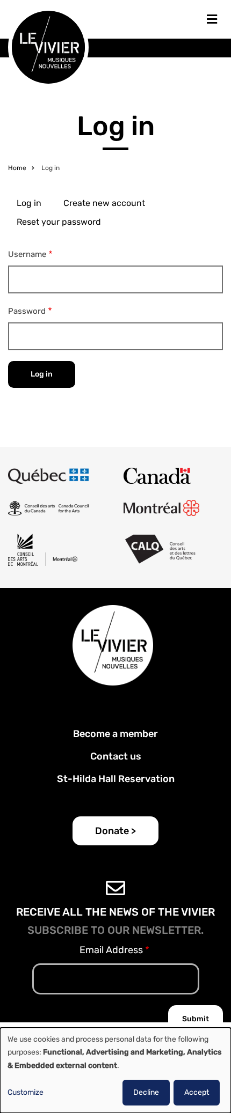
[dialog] (115, 1070)
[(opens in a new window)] (48, 476)
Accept (196, 1092)
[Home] (48, 46)
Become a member (115, 734)
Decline (146, 1092)
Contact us (115, 756)
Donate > (115, 831)
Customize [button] (26, 1092)
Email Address (111, 950)
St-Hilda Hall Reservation (116, 779)
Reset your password (59, 222)
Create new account (104, 203)
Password (27, 311)
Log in (29, 203)
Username (27, 254)
